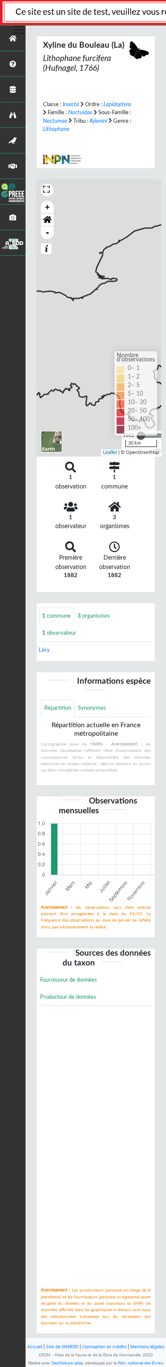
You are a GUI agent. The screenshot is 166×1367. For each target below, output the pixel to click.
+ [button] (47, 206)
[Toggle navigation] (19, 29)
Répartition (57, 708)
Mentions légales (147, 1346)
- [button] (47, 232)
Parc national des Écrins (140, 1363)
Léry (44, 650)
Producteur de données (68, 997)
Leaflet (110, 452)
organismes (93, 615)
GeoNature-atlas (67, 1363)
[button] (47, 220)
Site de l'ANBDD (62, 1346)
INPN (97, 744)
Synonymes (92, 708)
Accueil (34, 1346)
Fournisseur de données (68, 980)
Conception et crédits (104, 1346)
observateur (59, 633)
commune (56, 615)
